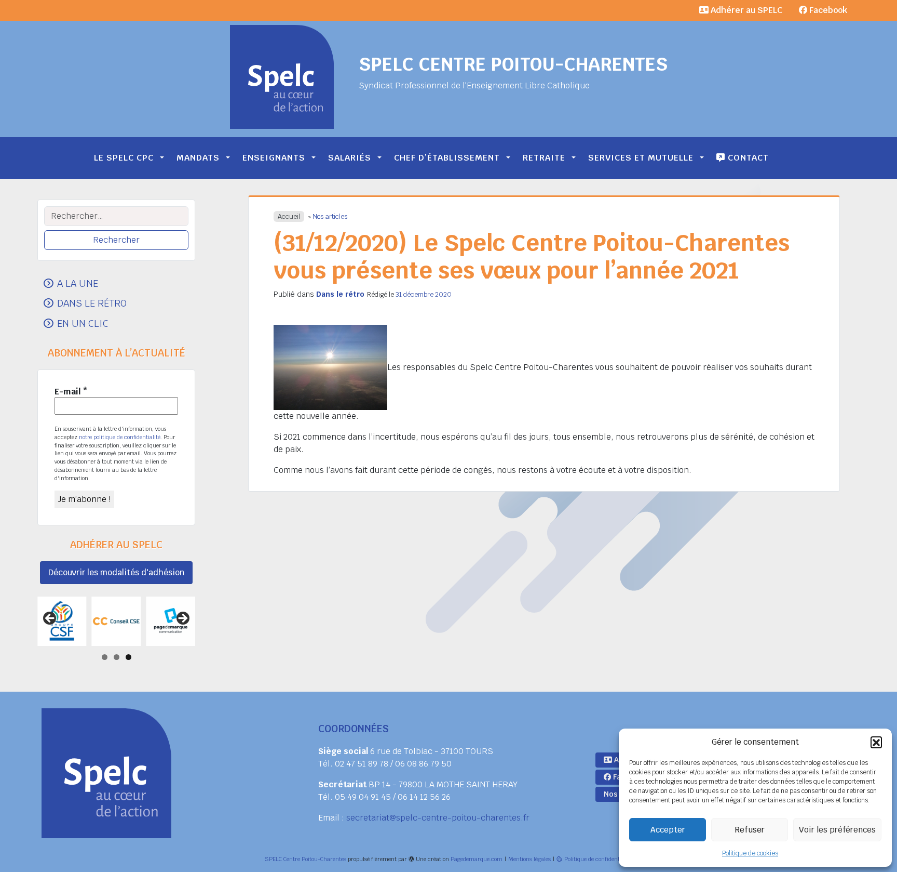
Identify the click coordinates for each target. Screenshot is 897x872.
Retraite (544, 157)
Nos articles (329, 216)
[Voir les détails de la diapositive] (62, 621)
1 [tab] (104, 657)
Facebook (827, 10)
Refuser (750, 830)
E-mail (71, 392)
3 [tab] (128, 657)
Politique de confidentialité (598, 859)
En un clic (82, 323)
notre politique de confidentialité (119, 437)
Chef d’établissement (447, 157)
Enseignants (273, 157)
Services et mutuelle (641, 157)
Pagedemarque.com (476, 859)
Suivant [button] (182, 619)
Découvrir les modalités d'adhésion (116, 572)
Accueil (289, 216)
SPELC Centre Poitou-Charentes (513, 64)
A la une (77, 283)
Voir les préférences (837, 830)
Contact (747, 157)
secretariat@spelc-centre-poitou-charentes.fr (437, 817)
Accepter (667, 830)
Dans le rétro (340, 294)
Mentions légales (529, 859)
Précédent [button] (50, 619)
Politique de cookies (750, 853)
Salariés (349, 157)
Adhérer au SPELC (745, 10)
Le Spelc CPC (124, 157)
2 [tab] (116, 657)
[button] (876, 742)
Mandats (198, 157)
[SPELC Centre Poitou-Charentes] (282, 77)
